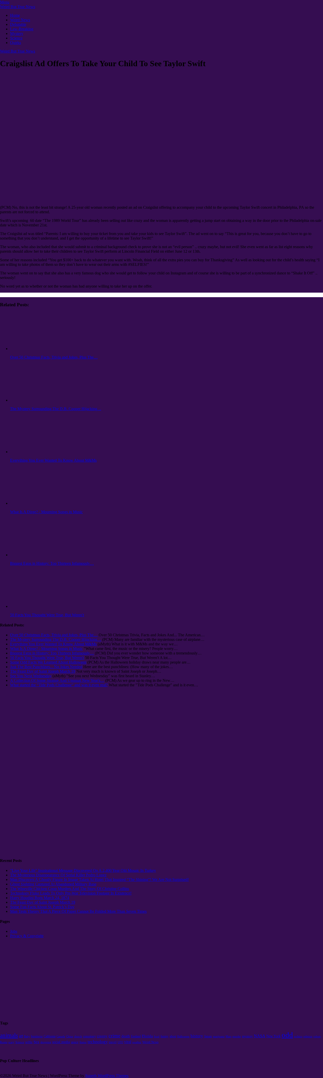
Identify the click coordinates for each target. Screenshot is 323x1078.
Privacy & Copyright (26, 936)
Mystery (16, 33)
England (136, 1036)
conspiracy (89, 1036)
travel (113, 1042)
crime (114, 1035)
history (197, 1036)
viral (127, 1042)
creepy (102, 1036)
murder (236, 1036)
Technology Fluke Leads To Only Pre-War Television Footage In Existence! (70, 893)
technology (98, 1041)
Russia (3, 1042)
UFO (120, 1042)
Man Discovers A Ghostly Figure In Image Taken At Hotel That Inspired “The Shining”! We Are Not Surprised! (99, 879)
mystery (247, 1036)
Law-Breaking (21, 29)
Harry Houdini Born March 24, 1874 (39, 898)
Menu (4, 2)
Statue (83, 1042)
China (69, 1036)
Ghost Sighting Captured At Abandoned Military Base (53, 884)
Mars (228, 1036)
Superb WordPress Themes (106, 1075)
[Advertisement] (20, 776)
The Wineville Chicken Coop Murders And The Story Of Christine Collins (69, 888)
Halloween (183, 1036)
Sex (36, 1042)
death (125, 1036)
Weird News (20, 20)
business (37, 1036)
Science (16, 38)
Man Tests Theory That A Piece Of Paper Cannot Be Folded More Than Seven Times (78, 911)
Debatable (18, 24)
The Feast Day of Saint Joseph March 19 (42, 902)
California (50, 1036)
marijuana (219, 1036)
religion (307, 1036)
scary (11, 1042)
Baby (27, 1036)
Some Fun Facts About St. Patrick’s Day (42, 907)
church (78, 1036)
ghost (173, 1036)
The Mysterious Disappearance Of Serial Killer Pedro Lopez (58, 875)
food (156, 1036)
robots (317, 1036)
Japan (208, 1036)
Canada (61, 1036)
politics (298, 1036)
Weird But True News (17, 7)
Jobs (13, 931)
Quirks (15, 42)
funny (164, 1036)
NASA (259, 1036)
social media (61, 1042)
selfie (29, 1042)
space (74, 1042)
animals (9, 1035)
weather (136, 1042)
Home (15, 15)
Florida (147, 1036)
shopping (45, 1042)
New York (273, 1036)
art (21, 1036)
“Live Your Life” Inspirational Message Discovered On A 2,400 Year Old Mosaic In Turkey (83, 870)
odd (287, 1035)
